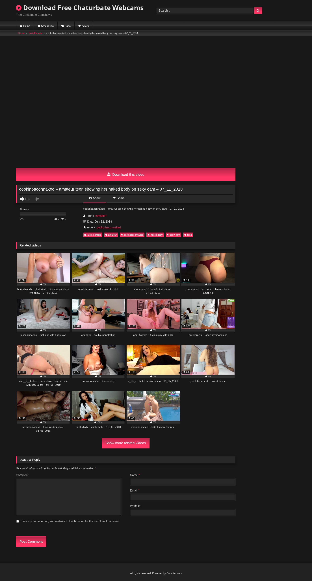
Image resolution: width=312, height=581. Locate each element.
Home (26, 25)
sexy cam (175, 234)
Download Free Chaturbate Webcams (82, 7)
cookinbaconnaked (109, 227)
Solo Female (35, 33)
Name (135, 475)
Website (135, 505)
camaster (100, 215)
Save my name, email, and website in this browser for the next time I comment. (70, 521)
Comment (22, 475)
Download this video (127, 174)
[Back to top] (301, 570)
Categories (47, 25)
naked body (157, 234)
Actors (85, 25)
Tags (68, 25)
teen (189, 234)
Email (134, 490)
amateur (112, 234)
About (96, 198)
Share (120, 198)
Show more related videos (125, 443)
